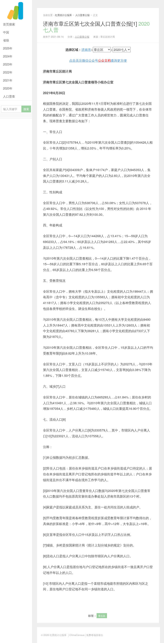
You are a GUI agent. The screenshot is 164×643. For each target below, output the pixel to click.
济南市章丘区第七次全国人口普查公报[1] (96, 26)
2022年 (7, 72)
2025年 (7, 48)
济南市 (86, 49)
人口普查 (9, 96)
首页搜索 (9, 24)
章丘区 (101, 615)
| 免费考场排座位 (93, 635)
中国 (6, 32)
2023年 (7, 64)
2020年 (7, 88)
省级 (6, 40)
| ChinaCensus (76, 635)
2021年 (7, 80)
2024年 (7, 56)
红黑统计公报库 (16, 10)
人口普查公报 (82, 15)
